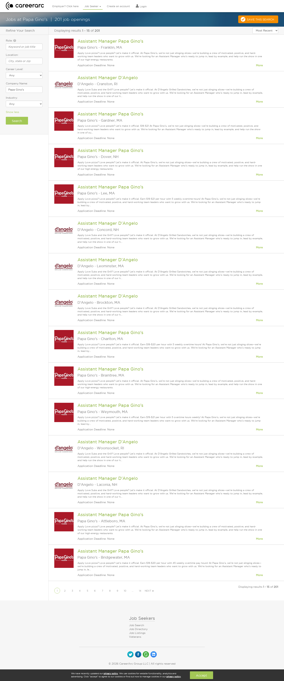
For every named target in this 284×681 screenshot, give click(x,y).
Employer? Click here (65, 6)
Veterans (135, 636)
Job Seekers (142, 618)
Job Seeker (91, 6)
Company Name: (17, 83)
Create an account (118, 6)
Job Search (136, 625)
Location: (12, 54)
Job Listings (137, 632)
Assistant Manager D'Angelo (107, 77)
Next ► (149, 590)
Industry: (12, 97)
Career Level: (14, 69)
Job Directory (138, 629)
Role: (9, 40)
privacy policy (111, 673)
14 (140, 590)
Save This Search (260, 19)
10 (125, 590)
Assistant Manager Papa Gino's (110, 41)
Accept (201, 675)
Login (143, 6)
